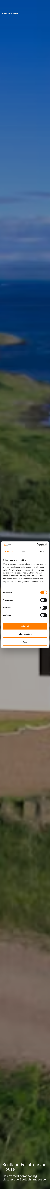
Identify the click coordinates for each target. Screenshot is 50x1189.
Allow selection (25, 634)
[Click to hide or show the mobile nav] (47, 13)
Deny (25, 642)
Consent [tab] (9, 551)
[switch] (43, 600)
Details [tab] (25, 551)
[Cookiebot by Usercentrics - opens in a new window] (36, 544)
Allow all (25, 626)
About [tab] (41, 551)
